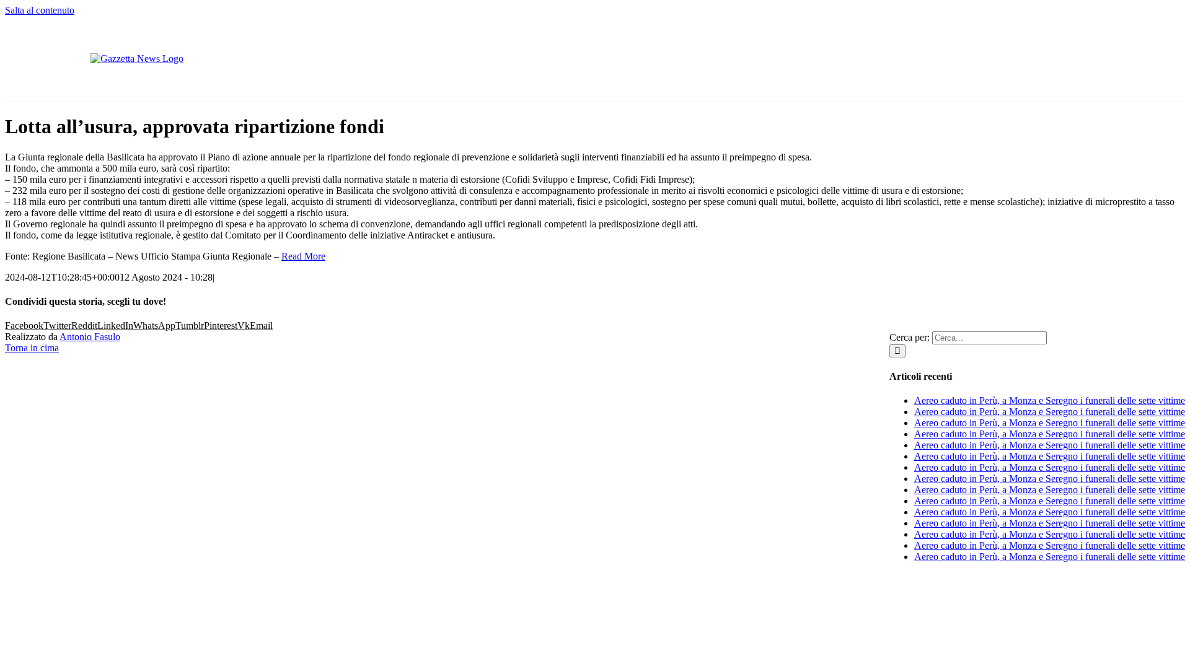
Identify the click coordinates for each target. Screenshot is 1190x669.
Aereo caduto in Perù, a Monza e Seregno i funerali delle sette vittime (1049, 400)
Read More (303, 256)
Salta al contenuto (39, 10)
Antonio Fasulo (90, 336)
